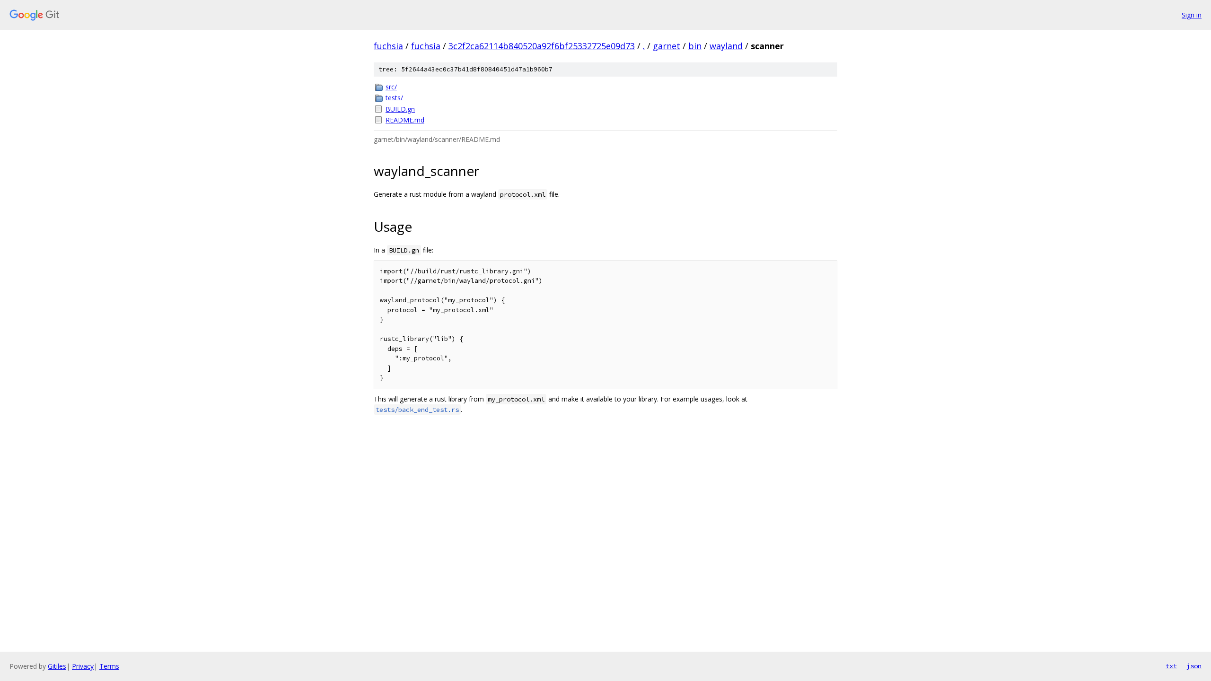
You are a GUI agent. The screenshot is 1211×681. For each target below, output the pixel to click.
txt (1171, 666)
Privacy (83, 666)
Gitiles (57, 666)
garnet (666, 46)
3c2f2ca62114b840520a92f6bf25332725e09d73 (541, 46)
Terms (109, 666)
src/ (391, 86)
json (1194, 666)
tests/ (394, 97)
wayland (726, 46)
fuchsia (388, 46)
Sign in (1192, 14)
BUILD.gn (400, 109)
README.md (405, 119)
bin (695, 46)
